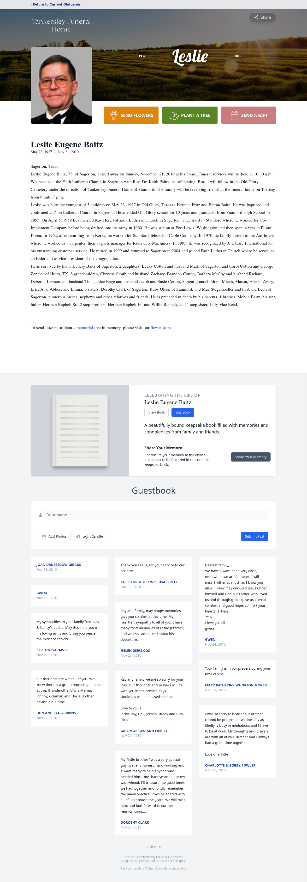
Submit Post (254, 536)
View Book (156, 412)
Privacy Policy (140, 861)
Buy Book (183, 412)
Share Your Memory (250, 457)
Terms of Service (166, 861)
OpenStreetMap (158, 868)
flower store (161, 327)
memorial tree (89, 327)
